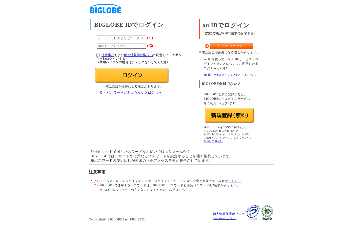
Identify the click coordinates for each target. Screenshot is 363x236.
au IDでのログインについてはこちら (230, 75)
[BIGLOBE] (105, 15)
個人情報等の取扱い (138, 55)
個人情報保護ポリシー (229, 214)
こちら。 (234, 181)
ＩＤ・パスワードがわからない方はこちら (129, 92)
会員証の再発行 (213, 141)
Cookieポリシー (224, 218)
